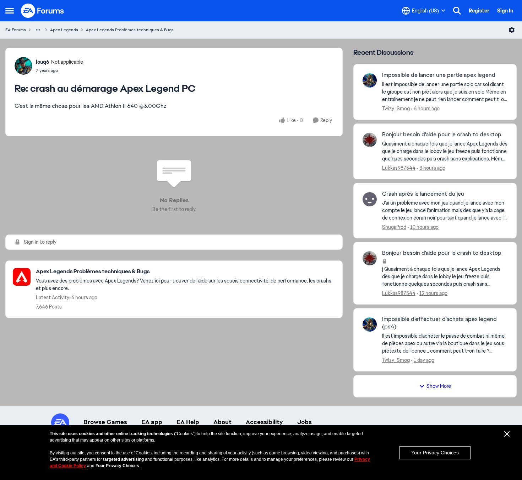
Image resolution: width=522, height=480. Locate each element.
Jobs (304, 422)
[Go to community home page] (42, 11)
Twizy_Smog (396, 108)
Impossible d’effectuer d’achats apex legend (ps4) (439, 323)
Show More (438, 386)
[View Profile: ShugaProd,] (370, 199)
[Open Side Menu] (9, 10)
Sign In (505, 10)
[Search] (457, 10)
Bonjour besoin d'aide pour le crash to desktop (441, 134)
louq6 (42, 62)
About (222, 422)
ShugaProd (394, 227)
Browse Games (105, 422)
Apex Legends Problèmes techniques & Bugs (130, 30)
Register (479, 10)
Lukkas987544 (398, 168)
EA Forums (15, 30)
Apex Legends (64, 30)
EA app (151, 422)
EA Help (187, 422)
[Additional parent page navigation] (38, 30)
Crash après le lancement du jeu (423, 193)
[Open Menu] (512, 30)
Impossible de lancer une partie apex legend (438, 75)
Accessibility (264, 422)
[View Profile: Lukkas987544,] (370, 140)
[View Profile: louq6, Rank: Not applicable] (23, 66)
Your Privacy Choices (435, 452)
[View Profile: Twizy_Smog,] (370, 80)
